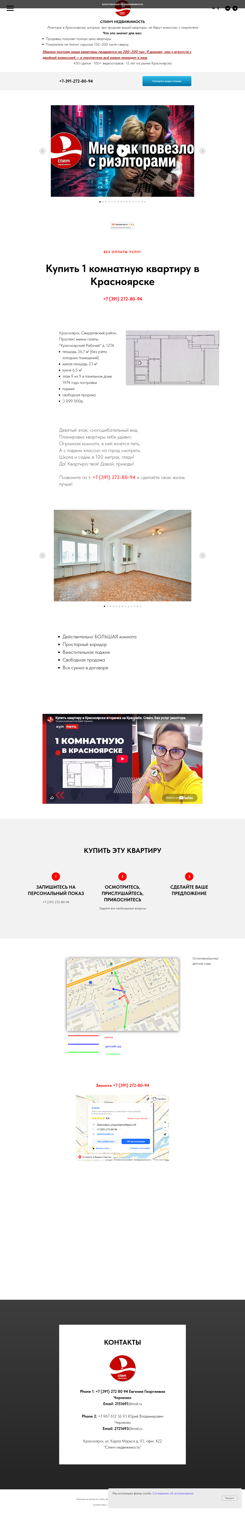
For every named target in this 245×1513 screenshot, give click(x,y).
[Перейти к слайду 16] (145, 201)
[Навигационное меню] (10, 8)
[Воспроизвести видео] (122, 151)
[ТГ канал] (235, 9)
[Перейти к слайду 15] (142, 201)
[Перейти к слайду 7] (118, 201)
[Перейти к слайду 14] (139, 201)
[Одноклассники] (218, 8)
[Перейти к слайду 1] (100, 201)
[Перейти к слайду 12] (133, 201)
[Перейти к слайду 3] (106, 201)
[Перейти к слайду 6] (115, 201)
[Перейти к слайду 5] (112, 201)
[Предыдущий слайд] (42, 151)
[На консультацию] (227, 9)
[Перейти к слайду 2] (103, 201)
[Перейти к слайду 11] (130, 201)
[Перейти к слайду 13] (136, 201)
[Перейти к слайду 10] (127, 201)
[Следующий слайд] (202, 151)
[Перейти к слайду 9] (124, 201)
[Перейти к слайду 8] (121, 201)
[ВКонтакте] (214, 8)
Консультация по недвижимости (122, 4)
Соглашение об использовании (173, 1493)
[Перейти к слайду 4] (109, 201)
